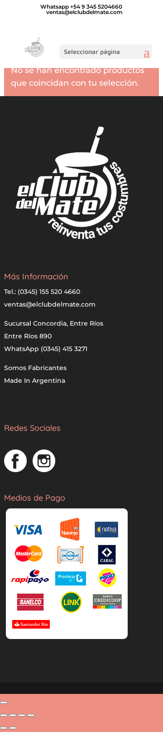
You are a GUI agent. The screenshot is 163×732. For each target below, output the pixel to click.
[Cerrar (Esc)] (30, 715)
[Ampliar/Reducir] (3, 715)
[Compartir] (21, 715)
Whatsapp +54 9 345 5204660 (81, 6)
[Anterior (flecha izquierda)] (3, 728)
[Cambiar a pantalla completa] (12, 715)
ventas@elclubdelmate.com (50, 304)
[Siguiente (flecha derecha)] (12, 728)
